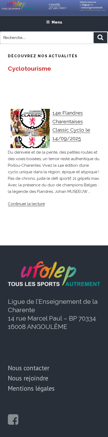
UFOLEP (22, 8)
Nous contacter (28, 368)
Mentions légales (31, 388)
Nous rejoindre (28, 378)
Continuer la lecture (26, 203)
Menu (57, 22)
